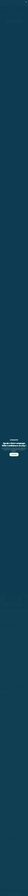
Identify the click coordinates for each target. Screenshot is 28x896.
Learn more (14, 454)
